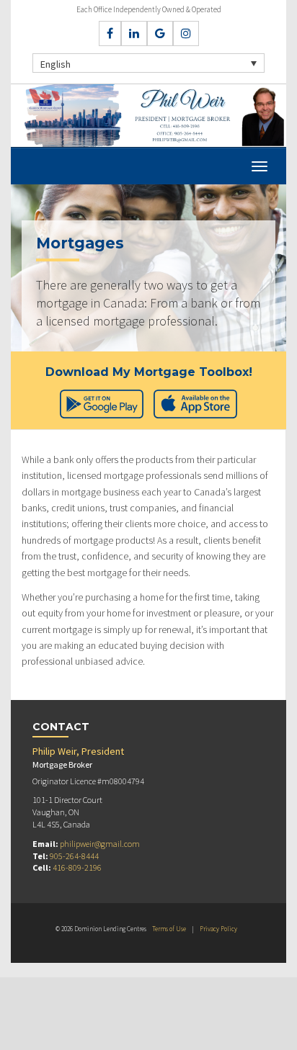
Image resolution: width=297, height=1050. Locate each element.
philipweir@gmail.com (100, 843)
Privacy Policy (218, 929)
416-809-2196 (77, 867)
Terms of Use (169, 929)
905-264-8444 (74, 856)
